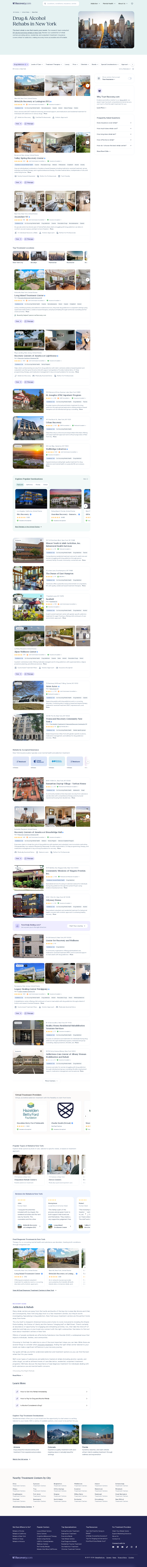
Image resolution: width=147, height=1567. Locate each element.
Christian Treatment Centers (70, 1549)
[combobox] (61, 3)
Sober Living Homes (43, 1539)
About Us (115, 1536)
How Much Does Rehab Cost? (96, 1541)
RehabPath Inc (100, 1557)
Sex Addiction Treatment (69, 1546)
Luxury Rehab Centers (44, 1531)
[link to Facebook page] (136, 1547)
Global (45, 485)
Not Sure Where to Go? (22, 1527)
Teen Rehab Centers (68, 1539)
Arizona (17, 1447)
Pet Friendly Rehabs (43, 1546)
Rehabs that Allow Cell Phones (47, 1549)
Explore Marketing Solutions (121, 1533)
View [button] (17, 124)
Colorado (52, 1447)
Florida (38, 485)
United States (25, 12)
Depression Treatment (68, 1533)
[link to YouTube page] (122, 1547)
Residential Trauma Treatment (71, 1544)
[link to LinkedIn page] (118, 1547)
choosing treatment (45, 1345)
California (29, 485)
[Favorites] (132, 4)
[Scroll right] (132, 64)
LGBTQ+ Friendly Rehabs (45, 1541)
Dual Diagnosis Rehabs (69, 1541)
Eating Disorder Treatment (70, 1531)
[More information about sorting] (133, 69)
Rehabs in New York (19, 1536)
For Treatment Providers (121, 1527)
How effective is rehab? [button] (105, 140)
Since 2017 (123, 100)
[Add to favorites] (87, 78)
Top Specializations (68, 1527)
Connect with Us (118, 1543)
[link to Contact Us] (113, 1547)
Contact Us (116, 1539)
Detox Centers (42, 1533)
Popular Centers (43, 1527)
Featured (20, 485)
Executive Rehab (66, 1536)
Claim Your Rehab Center (120, 1531)
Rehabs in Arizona (19, 1541)
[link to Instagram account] (131, 1547)
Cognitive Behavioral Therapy (47, 1536)
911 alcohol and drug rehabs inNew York (27, 33)
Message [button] (30, 124)
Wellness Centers (42, 1544)
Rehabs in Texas (18, 1539)
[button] (125, 69)
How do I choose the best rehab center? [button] (111, 145)
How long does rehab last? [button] (106, 134)
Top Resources (91, 1527)
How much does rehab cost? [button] (107, 128)
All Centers (16, 12)
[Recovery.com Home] (22, 3)
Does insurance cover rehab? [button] (107, 123)
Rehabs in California (19, 1533)
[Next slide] (87, 85)
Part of (28, 298)
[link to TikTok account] (127, 1547)
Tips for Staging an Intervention (97, 1538)
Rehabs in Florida (18, 1531)
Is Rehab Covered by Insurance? (96, 1536)
